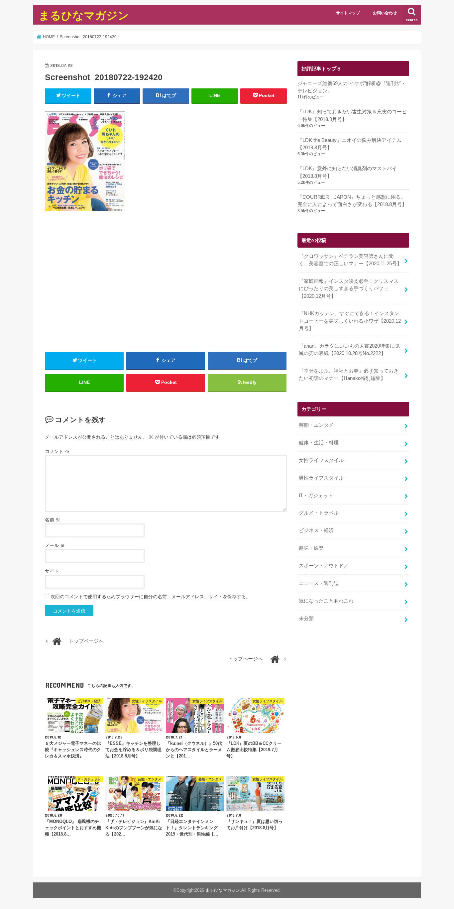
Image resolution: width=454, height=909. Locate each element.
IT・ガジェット (316, 495)
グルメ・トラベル (319, 512)
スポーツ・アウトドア (324, 565)
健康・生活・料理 (319, 442)
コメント (57, 451)
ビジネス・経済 (316, 530)
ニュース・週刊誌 (319, 583)
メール (55, 545)
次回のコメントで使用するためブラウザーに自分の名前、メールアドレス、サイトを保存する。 (151, 596)
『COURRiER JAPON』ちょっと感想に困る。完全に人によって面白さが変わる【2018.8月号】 (352, 200)
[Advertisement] (166, 289)
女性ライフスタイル (321, 460)
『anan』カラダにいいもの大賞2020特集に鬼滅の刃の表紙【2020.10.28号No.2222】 (349, 349)
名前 (52, 519)
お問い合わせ (385, 13)
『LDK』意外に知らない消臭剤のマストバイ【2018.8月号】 (347, 172)
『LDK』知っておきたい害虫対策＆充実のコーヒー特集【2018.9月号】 (352, 115)
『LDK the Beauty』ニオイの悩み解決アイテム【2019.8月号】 (349, 144)
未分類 (306, 618)
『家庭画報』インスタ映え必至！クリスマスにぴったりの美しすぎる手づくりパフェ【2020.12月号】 (348, 288)
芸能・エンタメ (316, 425)
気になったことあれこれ (326, 601)
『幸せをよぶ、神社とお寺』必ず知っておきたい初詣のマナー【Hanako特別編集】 (348, 374)
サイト (52, 571)
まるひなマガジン (84, 15)
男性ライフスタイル (321, 478)
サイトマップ (348, 13)
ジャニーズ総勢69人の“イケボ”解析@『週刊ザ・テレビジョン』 (351, 87)
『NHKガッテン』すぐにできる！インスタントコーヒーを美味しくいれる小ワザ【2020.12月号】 (350, 321)
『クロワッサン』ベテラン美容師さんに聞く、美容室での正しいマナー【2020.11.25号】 (350, 260)
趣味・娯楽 (311, 548)
